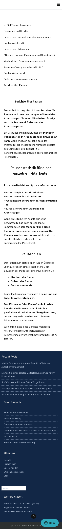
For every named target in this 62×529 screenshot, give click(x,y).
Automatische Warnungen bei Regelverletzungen (25, 394)
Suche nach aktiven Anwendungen (20, 79)
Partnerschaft (10, 464)
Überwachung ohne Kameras (18, 424)
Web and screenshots (14, 472)
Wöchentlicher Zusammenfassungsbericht (24, 60)
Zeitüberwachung (12, 418)
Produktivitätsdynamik (14, 73)
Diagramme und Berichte (16, 31)
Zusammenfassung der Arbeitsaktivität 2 (24, 67)
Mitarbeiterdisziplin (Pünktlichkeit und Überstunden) (29, 54)
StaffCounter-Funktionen (16, 412)
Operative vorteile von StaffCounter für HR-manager (30, 430)
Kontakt (7, 460)
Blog (6, 475)
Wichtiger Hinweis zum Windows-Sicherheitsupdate (26, 388)
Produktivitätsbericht (14, 43)
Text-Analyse (10, 436)
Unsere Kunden (11, 468)
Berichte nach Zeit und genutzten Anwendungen (27, 37)
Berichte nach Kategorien (16, 49)
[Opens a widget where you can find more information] (50, 523)
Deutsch (6, 488)
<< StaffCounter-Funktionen (17, 25)
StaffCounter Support (20, 507)
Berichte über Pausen (15, 85)
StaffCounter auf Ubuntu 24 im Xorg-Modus (23, 382)
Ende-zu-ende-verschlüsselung (19, 442)
